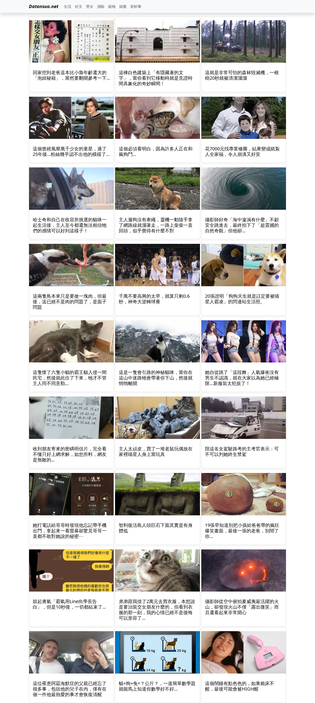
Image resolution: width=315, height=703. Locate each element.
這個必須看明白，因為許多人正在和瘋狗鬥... (156, 151)
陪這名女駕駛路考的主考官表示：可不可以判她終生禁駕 (242, 451)
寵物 (112, 6)
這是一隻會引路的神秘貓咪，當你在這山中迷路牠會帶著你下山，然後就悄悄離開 (156, 377)
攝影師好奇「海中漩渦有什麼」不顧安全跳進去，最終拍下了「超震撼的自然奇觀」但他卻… (242, 225)
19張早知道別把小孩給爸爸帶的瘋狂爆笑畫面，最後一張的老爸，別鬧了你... (242, 530)
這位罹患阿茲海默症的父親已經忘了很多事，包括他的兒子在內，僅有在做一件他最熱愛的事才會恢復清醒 (70, 688)
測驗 (100, 6)
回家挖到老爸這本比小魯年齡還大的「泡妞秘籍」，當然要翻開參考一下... (71, 75)
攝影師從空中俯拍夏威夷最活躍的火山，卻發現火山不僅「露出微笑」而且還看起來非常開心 (242, 606)
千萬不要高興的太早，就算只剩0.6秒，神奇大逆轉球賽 (154, 299)
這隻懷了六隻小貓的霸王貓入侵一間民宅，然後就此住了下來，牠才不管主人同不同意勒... (70, 377)
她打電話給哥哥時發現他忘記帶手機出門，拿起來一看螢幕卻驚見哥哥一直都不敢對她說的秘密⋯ (70, 530)
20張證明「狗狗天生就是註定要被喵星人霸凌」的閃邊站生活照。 (242, 299)
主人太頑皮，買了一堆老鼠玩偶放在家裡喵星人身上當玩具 (156, 451)
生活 (67, 6)
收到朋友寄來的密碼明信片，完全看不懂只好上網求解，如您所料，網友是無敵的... (70, 454)
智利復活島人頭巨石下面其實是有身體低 (156, 528)
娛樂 (123, 6)
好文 (78, 6)
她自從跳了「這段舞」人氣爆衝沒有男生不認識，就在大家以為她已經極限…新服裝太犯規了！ (242, 377)
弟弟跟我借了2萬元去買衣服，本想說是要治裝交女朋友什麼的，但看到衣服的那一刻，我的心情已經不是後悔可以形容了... (157, 609)
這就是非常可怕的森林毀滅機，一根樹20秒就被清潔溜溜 (242, 75)
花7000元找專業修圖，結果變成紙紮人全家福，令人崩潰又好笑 (242, 151)
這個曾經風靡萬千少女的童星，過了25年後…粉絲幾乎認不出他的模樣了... (71, 151)
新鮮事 (135, 6)
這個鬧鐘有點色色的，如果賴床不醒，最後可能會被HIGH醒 (239, 686)
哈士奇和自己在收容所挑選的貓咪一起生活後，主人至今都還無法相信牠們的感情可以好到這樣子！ (70, 225)
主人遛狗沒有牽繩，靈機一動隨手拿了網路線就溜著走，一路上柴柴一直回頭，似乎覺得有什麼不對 (156, 225)
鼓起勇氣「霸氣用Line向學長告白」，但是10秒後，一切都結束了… (69, 604)
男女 (89, 6)
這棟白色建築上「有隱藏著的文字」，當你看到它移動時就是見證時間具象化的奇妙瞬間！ (156, 78)
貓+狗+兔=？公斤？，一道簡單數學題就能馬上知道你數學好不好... (157, 686)
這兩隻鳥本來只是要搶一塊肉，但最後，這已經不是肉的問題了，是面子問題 (70, 301)
